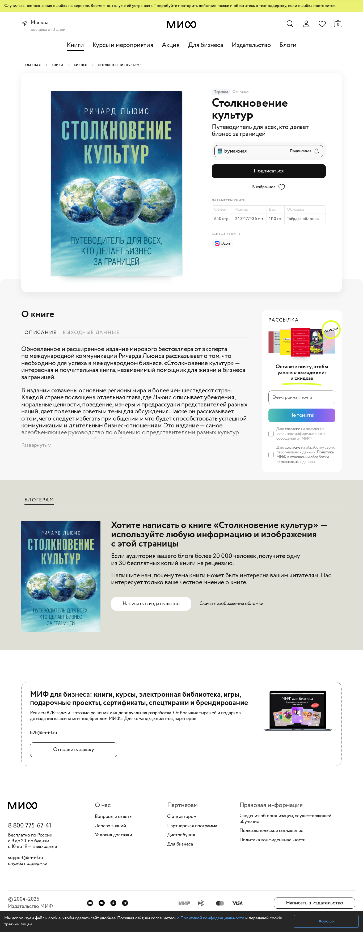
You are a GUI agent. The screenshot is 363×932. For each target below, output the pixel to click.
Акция (171, 45)
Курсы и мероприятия (122, 45)
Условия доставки (113, 835)
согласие (292, 429)
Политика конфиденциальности (272, 840)
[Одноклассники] (113, 903)
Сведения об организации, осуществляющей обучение (285, 819)
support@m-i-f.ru (25, 857)
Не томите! (302, 415)
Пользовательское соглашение (271, 831)
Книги (75, 45)
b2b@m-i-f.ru (43, 733)
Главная (33, 65)
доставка (39, 30)
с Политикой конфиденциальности (210, 918)
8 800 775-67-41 (29, 825)
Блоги (287, 45)
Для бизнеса (205, 45)
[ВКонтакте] (102, 903)
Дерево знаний (110, 826)
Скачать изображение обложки (232, 603)
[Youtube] (90, 903)
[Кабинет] (306, 24)
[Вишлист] (322, 23)
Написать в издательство (151, 604)
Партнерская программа (192, 826)
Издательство (251, 45)
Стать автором (181, 817)
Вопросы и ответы (114, 817)
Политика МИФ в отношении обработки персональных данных (305, 457)
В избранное (263, 187)
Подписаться (269, 171)
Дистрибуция (181, 835)
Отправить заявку (73, 749)
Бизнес (80, 65)
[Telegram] (125, 903)
